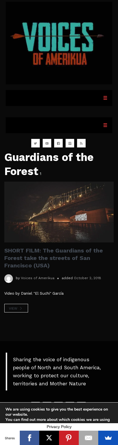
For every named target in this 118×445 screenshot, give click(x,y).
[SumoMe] (108, 438)
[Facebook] (30, 438)
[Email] (89, 438)
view (14, 308)
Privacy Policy (59, 426)
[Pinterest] (69, 438)
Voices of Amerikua (37, 278)
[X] (49, 438)
